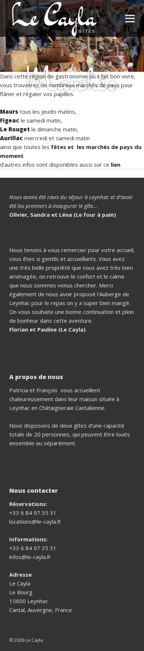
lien (115, 164)
